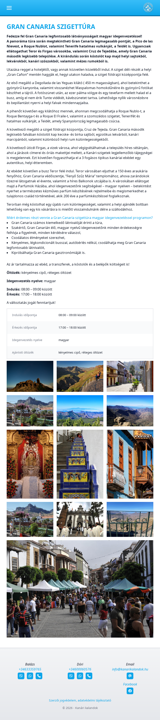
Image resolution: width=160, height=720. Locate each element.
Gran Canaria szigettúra (51, 26)
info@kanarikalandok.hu (130, 669)
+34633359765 (30, 669)
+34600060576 (80, 669)
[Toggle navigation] (9, 7)
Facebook (130, 684)
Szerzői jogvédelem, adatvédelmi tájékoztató (80, 700)
